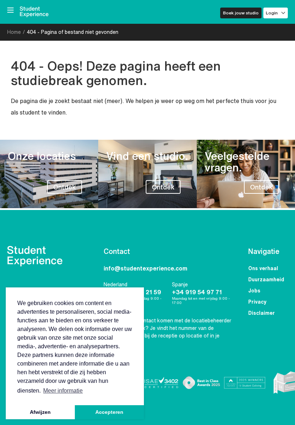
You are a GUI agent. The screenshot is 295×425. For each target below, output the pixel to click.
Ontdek (64, 187)
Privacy (257, 301)
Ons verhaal (263, 268)
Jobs (254, 290)
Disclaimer (261, 313)
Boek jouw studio (241, 12)
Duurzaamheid (266, 279)
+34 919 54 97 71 (197, 292)
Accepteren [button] (109, 412)
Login (272, 12)
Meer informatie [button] (63, 391)
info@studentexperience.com (145, 268)
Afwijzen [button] (40, 412)
